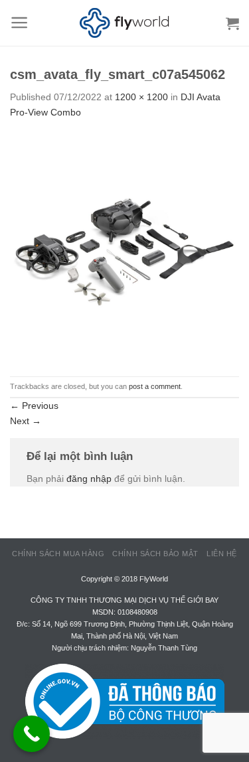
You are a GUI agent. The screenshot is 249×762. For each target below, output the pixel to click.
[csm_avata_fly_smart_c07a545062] (124, 247)
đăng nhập (89, 478)
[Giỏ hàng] (232, 23)
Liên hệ (222, 554)
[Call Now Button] (31, 734)
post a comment (155, 386)
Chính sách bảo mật (155, 554)
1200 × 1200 (141, 97)
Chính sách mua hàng (58, 554)
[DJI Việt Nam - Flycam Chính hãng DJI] (125, 23)
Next (25, 421)
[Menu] (19, 22)
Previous (34, 405)
